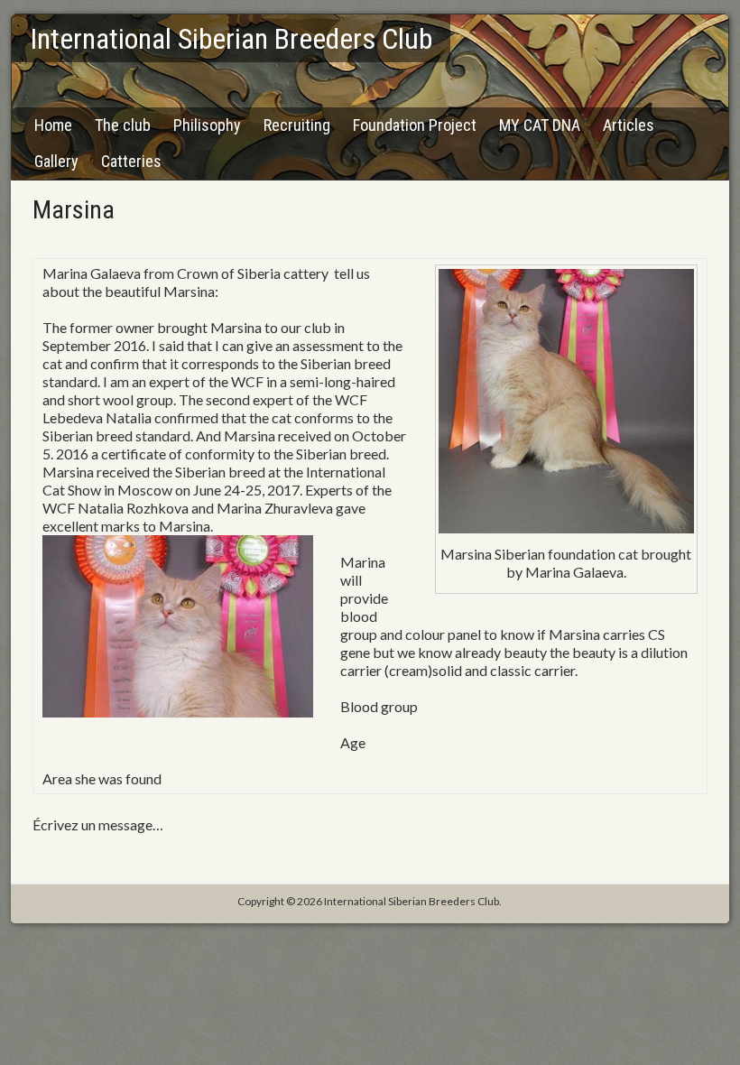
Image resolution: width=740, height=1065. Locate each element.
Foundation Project (414, 125)
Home (53, 125)
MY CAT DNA (539, 125)
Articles (628, 125)
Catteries (131, 161)
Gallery (56, 161)
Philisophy (207, 125)
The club (123, 125)
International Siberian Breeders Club (231, 39)
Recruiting (297, 125)
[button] (370, 526)
